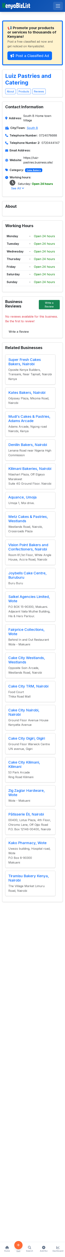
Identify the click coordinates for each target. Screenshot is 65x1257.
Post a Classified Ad (32, 56)
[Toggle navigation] (58, 6)
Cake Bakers (34, 170)
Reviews (39, 91)
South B (32, 128)
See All (16, 188)
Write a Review (49, 304)
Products (24, 91)
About (10, 91)
